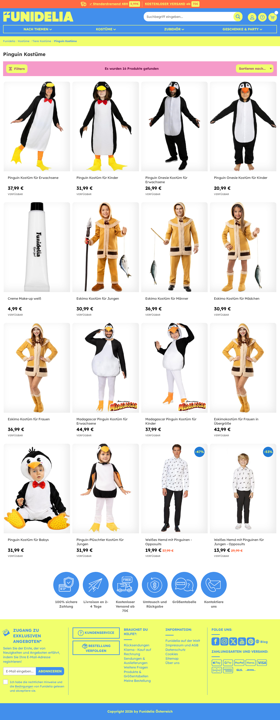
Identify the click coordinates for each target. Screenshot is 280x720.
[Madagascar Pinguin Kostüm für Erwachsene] (105, 368)
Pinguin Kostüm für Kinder (97, 178)
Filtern (19, 69)
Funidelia (9, 41)
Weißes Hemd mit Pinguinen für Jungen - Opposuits (239, 542)
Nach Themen (36, 29)
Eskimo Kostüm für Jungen (97, 298)
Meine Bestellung (137, 681)
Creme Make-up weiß (24, 298)
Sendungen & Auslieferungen (136, 660)
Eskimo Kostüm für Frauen (29, 419)
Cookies (171, 654)
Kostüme (104, 29)
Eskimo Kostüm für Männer (166, 298)
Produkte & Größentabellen (136, 674)
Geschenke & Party (241, 29)
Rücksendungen (136, 645)
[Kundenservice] (262, 17)
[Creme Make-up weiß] (37, 247)
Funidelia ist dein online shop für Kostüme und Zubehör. (38, 17)
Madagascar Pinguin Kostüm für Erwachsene (101, 421)
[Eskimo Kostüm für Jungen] (105, 247)
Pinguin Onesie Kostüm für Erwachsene (166, 180)
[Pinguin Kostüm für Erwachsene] (37, 126)
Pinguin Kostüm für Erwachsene (33, 178)
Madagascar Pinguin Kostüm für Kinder (170, 421)
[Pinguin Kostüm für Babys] (37, 489)
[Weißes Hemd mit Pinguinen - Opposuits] (174, 489)
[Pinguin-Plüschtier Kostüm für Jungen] (105, 489)
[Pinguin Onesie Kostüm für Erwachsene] (174, 126)
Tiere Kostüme (41, 41)
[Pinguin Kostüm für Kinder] (105, 126)
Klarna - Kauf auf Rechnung (137, 652)
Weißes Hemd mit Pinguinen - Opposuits (168, 542)
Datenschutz (175, 650)
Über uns (172, 663)
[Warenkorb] (272, 17)
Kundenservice (99, 633)
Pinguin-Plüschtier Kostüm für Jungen (100, 542)
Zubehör (172, 29)
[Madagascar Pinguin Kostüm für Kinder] (174, 368)
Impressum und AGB (181, 645)
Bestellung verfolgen (98, 648)
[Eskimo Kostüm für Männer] (174, 247)
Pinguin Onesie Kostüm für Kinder (240, 178)
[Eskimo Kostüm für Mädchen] (243, 247)
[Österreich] (216, 641)
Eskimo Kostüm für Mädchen (237, 298)
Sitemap (172, 658)
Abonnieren (50, 671)
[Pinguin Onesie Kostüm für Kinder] (243, 126)
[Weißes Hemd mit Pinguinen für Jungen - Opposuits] (243, 489)
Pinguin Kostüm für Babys (28, 540)
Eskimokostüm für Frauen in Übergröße (236, 421)
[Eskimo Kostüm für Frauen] (37, 368)
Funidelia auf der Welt (182, 641)
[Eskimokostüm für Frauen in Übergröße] (243, 368)
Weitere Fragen (136, 667)
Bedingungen (24, 686)
